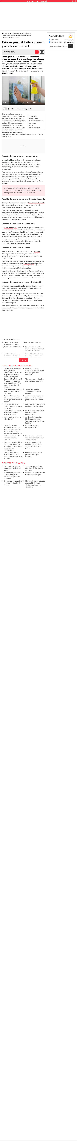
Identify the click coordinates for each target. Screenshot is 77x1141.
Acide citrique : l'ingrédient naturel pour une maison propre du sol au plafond (34, 398)
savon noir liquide (10, 228)
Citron (31, 125)
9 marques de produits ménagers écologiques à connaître (34, 468)
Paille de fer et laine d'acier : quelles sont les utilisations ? (35, 413)
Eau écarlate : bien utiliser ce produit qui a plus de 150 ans (13, 483)
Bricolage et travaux (9, 35)
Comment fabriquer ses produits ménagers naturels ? (33, 455)
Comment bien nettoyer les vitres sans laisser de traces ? (12, 468)
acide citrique (29, 264)
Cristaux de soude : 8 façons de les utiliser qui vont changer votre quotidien (34, 372)
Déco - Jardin (54, 39)
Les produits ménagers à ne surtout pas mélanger (35, 474)
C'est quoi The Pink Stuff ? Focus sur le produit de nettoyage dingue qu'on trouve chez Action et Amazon (13, 383)
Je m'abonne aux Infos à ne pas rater (20, 109)
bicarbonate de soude (36, 203)
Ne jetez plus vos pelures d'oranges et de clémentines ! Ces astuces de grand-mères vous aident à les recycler (13, 373)
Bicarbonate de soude (36, 121)
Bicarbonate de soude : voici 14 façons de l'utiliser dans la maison (34, 438)
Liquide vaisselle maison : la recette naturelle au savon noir (13, 391)
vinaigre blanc (9, 160)
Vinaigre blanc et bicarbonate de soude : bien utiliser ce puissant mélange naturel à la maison (12, 357)
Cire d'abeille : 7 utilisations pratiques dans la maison (35, 405)
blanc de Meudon (25, 298)
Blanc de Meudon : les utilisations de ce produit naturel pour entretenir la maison (13, 399)
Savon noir (32, 123)
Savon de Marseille (35, 128)
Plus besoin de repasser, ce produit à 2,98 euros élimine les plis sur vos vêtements (35, 484)
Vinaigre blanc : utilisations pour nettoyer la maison (34, 380)
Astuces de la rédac (56, 42)
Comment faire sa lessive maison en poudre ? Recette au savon (12, 413)
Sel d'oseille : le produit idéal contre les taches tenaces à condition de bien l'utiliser (35, 420)
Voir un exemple (68, 40)
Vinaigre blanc (33, 118)
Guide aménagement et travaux (21, 33)
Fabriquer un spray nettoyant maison (32, 426)
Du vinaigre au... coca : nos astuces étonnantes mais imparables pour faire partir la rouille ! (34, 356)
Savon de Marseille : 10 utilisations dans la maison (33, 391)
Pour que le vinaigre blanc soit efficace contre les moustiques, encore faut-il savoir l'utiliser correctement (13, 446)
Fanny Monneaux (8, 51)
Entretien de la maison (24, 35)
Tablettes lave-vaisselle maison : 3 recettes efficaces (12, 438)
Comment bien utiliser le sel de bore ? (12, 418)
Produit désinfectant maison (32, 348)
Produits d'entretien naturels (12, 38)
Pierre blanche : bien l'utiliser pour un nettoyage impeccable (13, 406)
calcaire (37, 252)
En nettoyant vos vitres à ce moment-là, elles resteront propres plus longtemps (12, 475)
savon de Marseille (18, 286)
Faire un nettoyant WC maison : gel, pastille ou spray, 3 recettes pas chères (33, 445)
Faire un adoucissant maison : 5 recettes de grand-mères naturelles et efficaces (13, 455)
